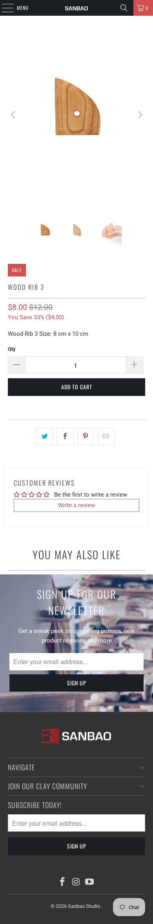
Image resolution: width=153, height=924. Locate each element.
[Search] (124, 8)
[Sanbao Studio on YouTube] (90, 882)
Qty (12, 349)
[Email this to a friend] (106, 436)
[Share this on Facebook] (64, 436)
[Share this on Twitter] (44, 436)
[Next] (139, 115)
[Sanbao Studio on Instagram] (76, 882)
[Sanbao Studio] (76, 8)
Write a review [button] (76, 505)
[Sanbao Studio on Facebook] (62, 882)
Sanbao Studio (84, 906)
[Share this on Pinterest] (85, 436)
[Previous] (13, 115)
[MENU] (3, 8)
